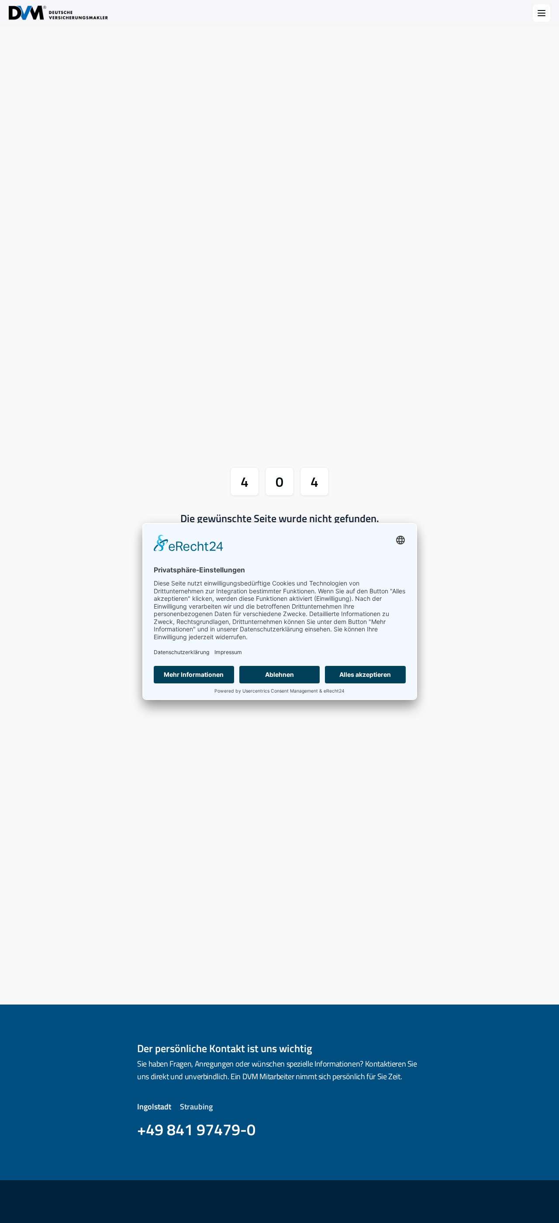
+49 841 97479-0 (196, 1129)
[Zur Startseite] (59, 13)
